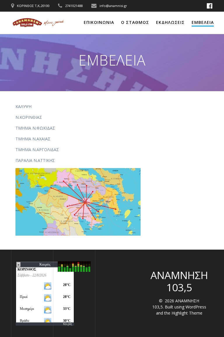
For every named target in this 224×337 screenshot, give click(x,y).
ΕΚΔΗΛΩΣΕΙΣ (170, 22)
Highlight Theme (187, 313)
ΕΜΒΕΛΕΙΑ (203, 22)
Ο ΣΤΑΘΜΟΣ (135, 22)
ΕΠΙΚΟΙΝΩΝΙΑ (99, 22)
